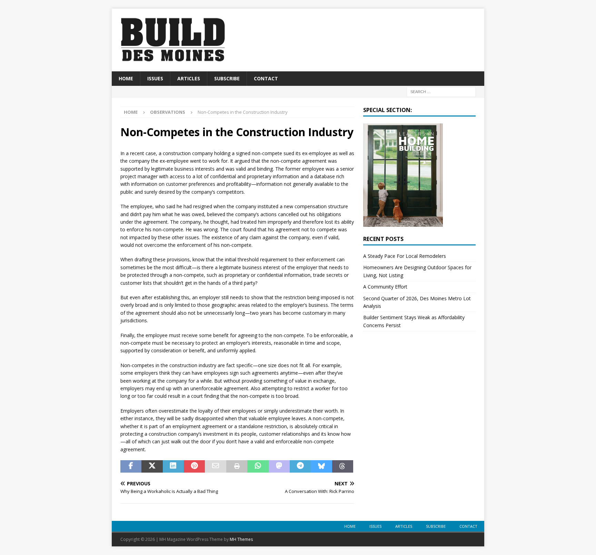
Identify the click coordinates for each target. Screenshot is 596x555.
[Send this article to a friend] (215, 466)
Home (126, 78)
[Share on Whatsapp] (257, 466)
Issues (155, 78)
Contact (266, 78)
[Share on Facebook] (130, 466)
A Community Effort (385, 286)
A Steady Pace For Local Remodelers (404, 256)
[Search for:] (441, 91)
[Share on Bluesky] (321, 466)
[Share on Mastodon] (279, 466)
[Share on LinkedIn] (173, 466)
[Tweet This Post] (151, 466)
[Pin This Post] (194, 466)
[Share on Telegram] (300, 466)
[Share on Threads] (342, 466)
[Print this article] (236, 466)
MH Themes (241, 539)
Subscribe (227, 78)
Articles (188, 78)
